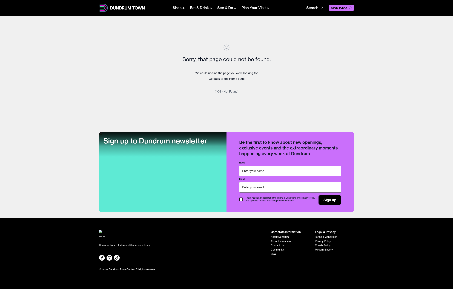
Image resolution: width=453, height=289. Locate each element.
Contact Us (277, 245)
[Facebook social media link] (102, 258)
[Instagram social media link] (109, 258)
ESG (273, 253)
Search (312, 7)
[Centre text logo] (126, 8)
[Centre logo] (182, 234)
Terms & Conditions (286, 197)
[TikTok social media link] (117, 258)
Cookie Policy (323, 245)
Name (242, 162)
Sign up (329, 200)
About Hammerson (281, 241)
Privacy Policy (308, 197)
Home (233, 78)
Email (242, 179)
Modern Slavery (324, 249)
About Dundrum (280, 236)
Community (277, 249)
